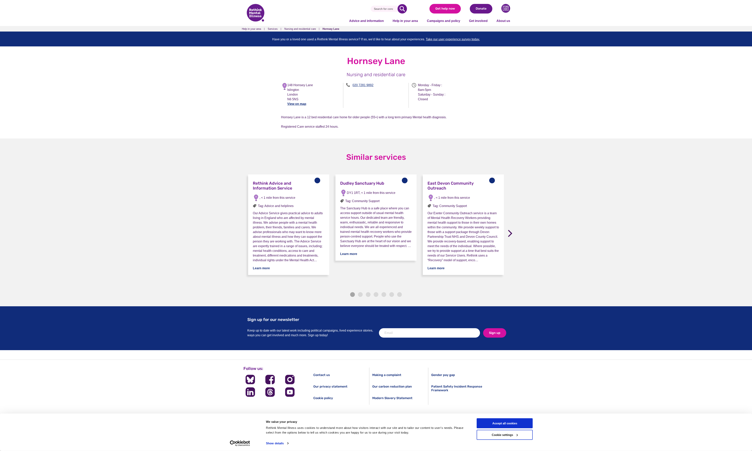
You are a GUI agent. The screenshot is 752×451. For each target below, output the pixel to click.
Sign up (494, 333)
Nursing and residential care (300, 28)
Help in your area (405, 21)
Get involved (478, 21)
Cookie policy (323, 398)
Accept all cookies (504, 423)
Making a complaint (386, 375)
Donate (481, 8)
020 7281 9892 (362, 85)
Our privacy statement (330, 386)
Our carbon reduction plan (392, 386)
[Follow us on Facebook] (270, 379)
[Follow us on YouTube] (290, 392)
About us (503, 21)
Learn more (261, 268)
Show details (275, 443)
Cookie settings (502, 435)
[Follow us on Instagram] (290, 379)
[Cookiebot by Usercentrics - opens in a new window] (240, 443)
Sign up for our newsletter (273, 319)
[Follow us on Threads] (270, 392)
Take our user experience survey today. (453, 39)
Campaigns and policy (443, 21)
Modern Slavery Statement (392, 398)
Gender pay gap (443, 375)
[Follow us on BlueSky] (250, 379)
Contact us (321, 375)
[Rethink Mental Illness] (255, 13)
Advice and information (366, 21)
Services (273, 28)
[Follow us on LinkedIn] (250, 392)
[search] (402, 9)
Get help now (445, 8)
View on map (296, 104)
